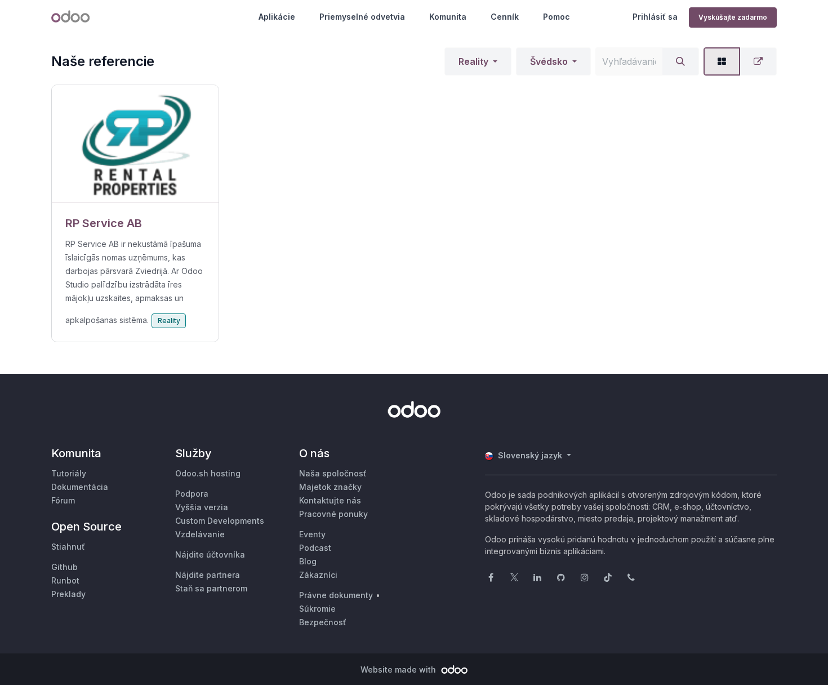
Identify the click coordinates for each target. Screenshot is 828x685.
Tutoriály (68, 473)
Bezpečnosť (322, 622)
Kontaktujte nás (330, 500)
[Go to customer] (135, 144)
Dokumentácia (79, 487)
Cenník (505, 16)
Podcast (315, 548)
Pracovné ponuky (333, 514)
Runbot (65, 580)
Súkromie (317, 608)
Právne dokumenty (336, 595)
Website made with (399, 669)
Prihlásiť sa (655, 16)
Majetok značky (330, 487)
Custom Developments (219, 520)
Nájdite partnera (207, 575)
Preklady (68, 594)
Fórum (63, 500)
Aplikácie (277, 16)
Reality (473, 61)
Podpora (191, 493)
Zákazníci (318, 575)
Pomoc (556, 16)
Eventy (312, 534)
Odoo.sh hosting (208, 473)
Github (64, 567)
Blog (308, 561)
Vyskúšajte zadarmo (732, 17)
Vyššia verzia (201, 507)
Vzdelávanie (200, 534)
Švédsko (549, 61)
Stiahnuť (68, 546)
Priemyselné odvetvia (362, 16)
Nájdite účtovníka (210, 554)
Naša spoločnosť (333, 473)
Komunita (447, 16)
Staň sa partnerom (211, 588)
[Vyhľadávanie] (680, 61)
